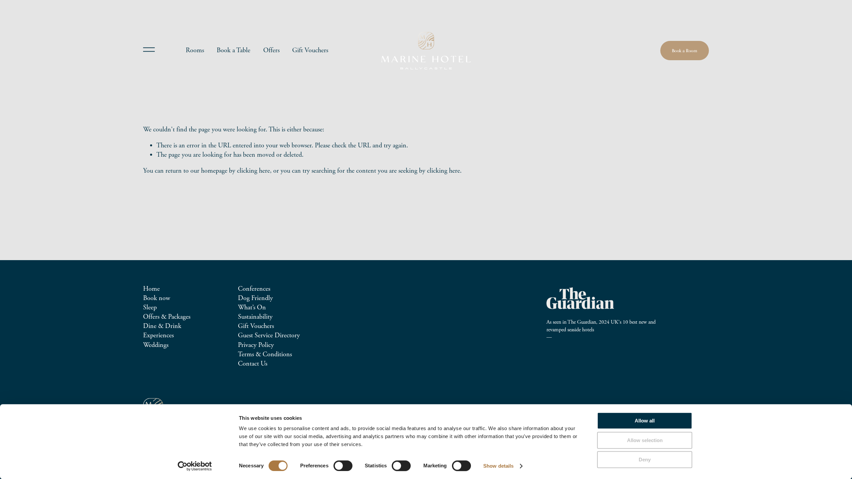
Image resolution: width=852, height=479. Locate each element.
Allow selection (645, 440)
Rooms (195, 50)
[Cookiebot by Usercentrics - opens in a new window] (195, 466)
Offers (271, 50)
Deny (645, 459)
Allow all (645, 420)
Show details (498, 466)
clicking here (253, 171)
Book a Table (233, 50)
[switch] (342, 465)
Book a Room (685, 50)
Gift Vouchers (310, 50)
